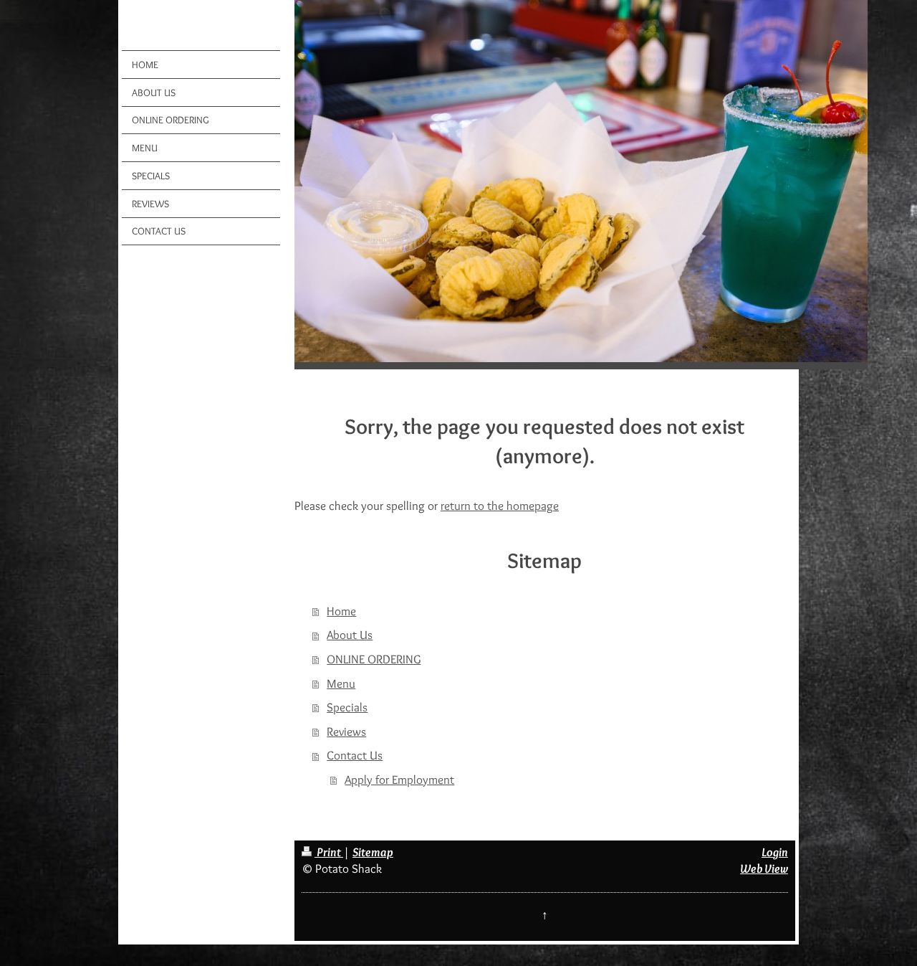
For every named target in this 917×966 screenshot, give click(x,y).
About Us (350, 635)
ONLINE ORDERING (374, 659)
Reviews (346, 731)
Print (329, 852)
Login (775, 852)
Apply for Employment (399, 779)
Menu (341, 683)
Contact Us (355, 755)
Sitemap (372, 852)
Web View (764, 868)
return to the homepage (500, 505)
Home (341, 611)
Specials (347, 707)
